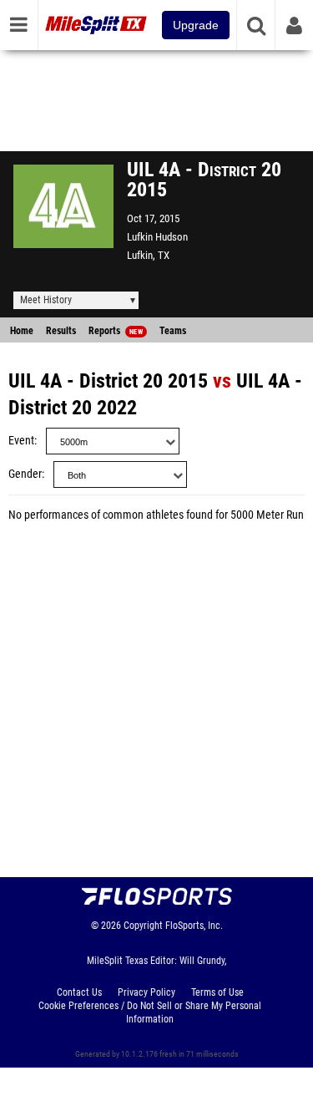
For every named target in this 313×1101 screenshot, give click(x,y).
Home (21, 331)
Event (21, 441)
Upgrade (196, 25)
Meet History (46, 300)
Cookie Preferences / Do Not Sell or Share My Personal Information (149, 1012)
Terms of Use (217, 992)
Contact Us (79, 992)
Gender (25, 474)
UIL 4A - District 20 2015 (108, 381)
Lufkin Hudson (157, 237)
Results (61, 331)
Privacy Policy (146, 992)
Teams (172, 331)
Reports (115, 331)
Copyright (143, 925)
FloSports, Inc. (194, 925)
